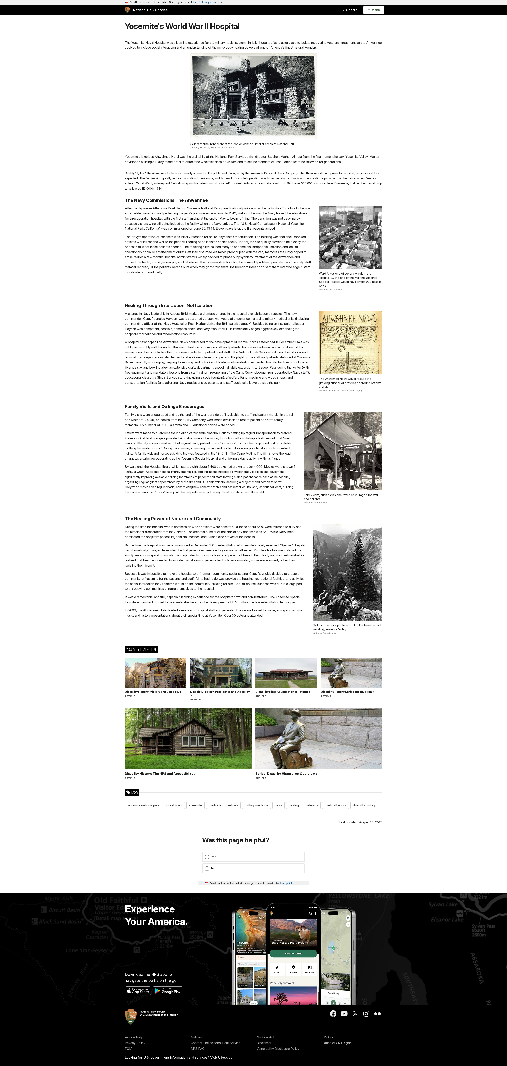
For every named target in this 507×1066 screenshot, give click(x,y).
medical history (335, 805)
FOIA (128, 1049)
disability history (364, 805)
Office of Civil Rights (337, 1043)
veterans (312, 805)
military (233, 805)
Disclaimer (264, 1043)
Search (351, 10)
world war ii (174, 805)
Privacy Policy (135, 1043)
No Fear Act (265, 1037)
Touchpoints (286, 883)
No (213, 868)
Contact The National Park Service (215, 1043)
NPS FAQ (198, 1049)
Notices (196, 1037)
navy (278, 805)
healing (294, 805)
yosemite (195, 805)
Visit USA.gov (221, 1057)
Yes (213, 857)
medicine (215, 805)
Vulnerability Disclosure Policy (278, 1049)
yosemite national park (143, 805)
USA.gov (329, 1037)
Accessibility (134, 1037)
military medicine (256, 805)
